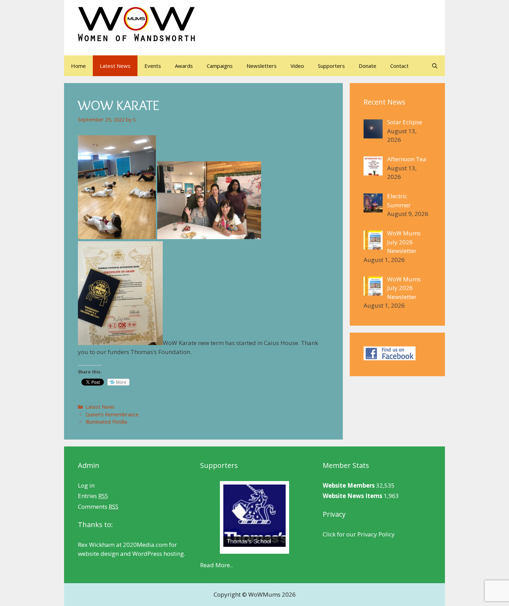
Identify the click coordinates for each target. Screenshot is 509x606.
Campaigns (220, 65)
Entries (93, 496)
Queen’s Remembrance (112, 414)
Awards (184, 65)
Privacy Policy (376, 534)
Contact (399, 65)
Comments (98, 506)
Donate (367, 65)
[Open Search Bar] (435, 65)
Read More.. (216, 565)
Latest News (115, 65)
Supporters (331, 65)
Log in (86, 485)
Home (78, 65)
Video (297, 65)
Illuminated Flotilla (106, 421)
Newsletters (262, 65)
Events (152, 65)
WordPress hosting (158, 554)
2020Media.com (145, 545)
